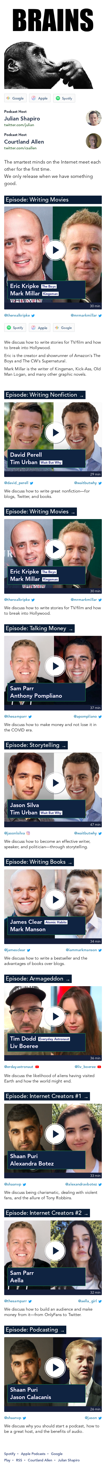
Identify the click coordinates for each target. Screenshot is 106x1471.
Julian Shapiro (22, 119)
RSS (19, 1460)
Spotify (67, 98)
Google (18, 98)
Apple (43, 98)
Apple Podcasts (33, 1454)
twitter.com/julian (19, 125)
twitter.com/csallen (20, 148)
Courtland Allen (24, 142)
